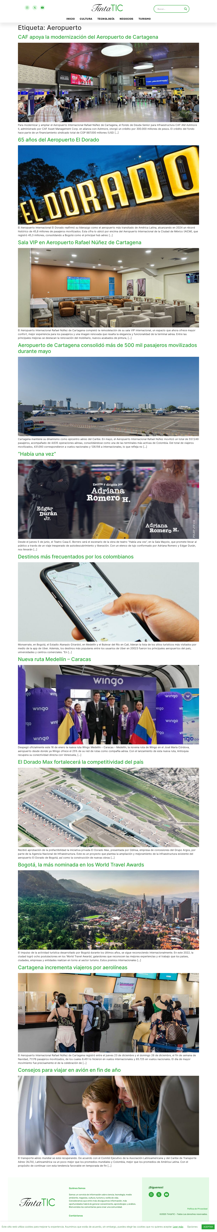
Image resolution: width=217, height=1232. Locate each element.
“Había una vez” (37, 454)
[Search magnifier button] (185, 9)
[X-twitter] (34, 7)
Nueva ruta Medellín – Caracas (54, 659)
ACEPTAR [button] (208, 1226)
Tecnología (106, 18)
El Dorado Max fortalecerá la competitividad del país (80, 762)
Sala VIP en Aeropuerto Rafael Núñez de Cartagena (79, 242)
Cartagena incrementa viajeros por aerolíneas (72, 967)
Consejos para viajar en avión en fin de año (69, 1070)
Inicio (70, 18)
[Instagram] (27, 7)
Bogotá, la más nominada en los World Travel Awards (81, 865)
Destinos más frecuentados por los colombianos (76, 557)
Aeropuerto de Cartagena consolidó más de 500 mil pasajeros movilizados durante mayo (107, 348)
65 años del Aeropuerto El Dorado (58, 140)
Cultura (86, 18)
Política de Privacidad (197, 1209)
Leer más (178, 1226)
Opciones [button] (192, 1226)
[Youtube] (42, 7)
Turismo (145, 18)
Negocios (126, 18)
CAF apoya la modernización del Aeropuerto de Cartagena (88, 37)
